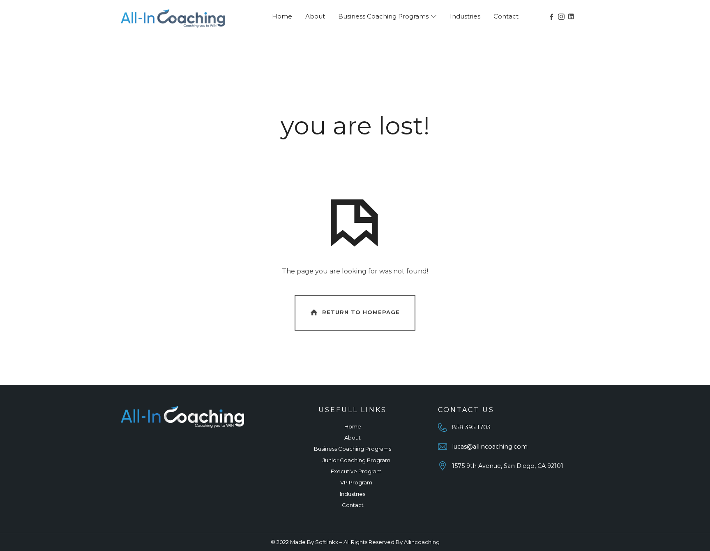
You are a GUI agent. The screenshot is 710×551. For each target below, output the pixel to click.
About (352, 437)
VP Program (356, 482)
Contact (353, 505)
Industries (352, 494)
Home (352, 426)
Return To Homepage (361, 312)
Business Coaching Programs (352, 448)
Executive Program (356, 471)
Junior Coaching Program (356, 460)
